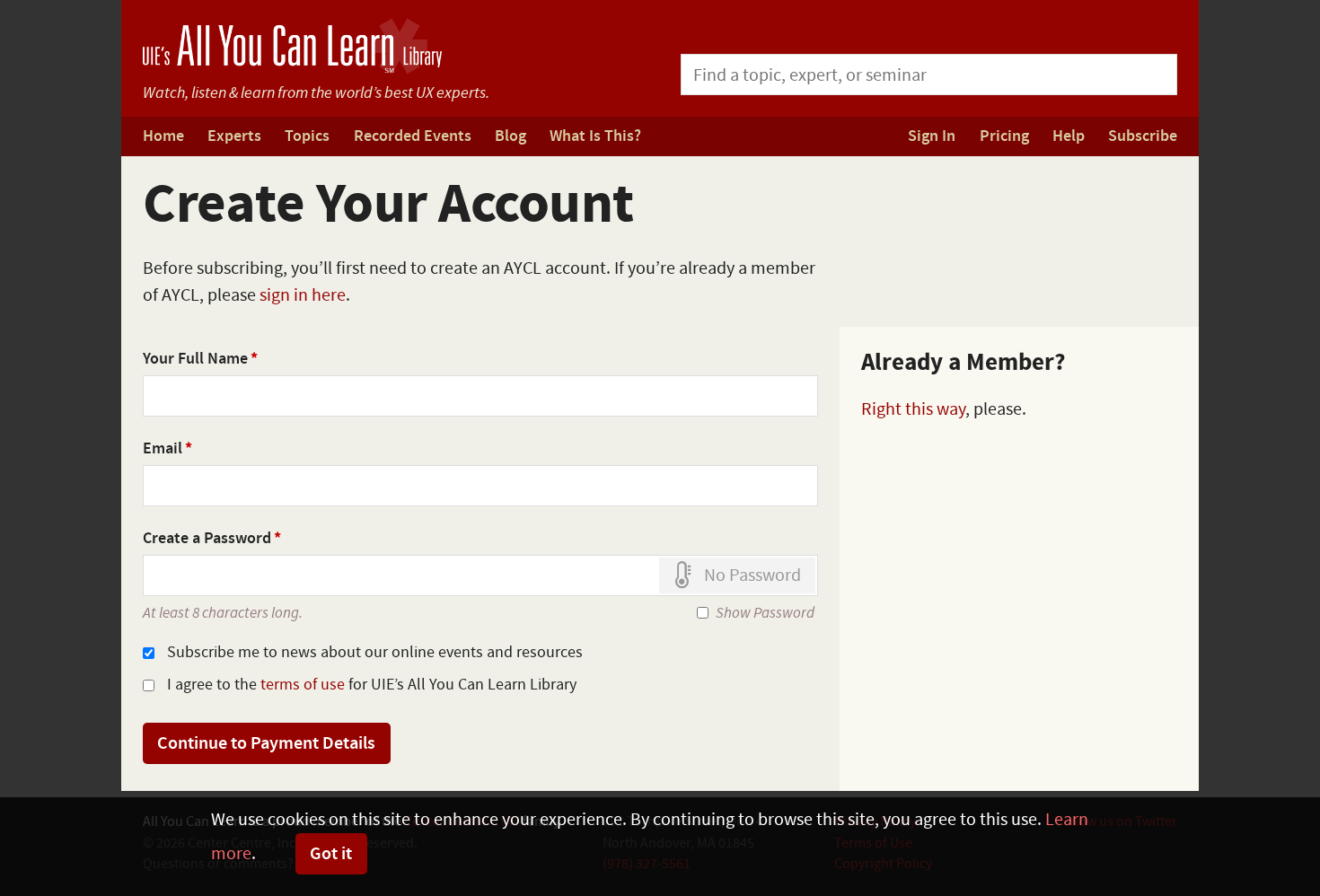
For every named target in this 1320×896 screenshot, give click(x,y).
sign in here (303, 295)
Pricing (1004, 136)
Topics (307, 136)
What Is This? (595, 136)
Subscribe (1142, 136)
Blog (510, 136)
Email (167, 449)
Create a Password (212, 538)
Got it (331, 853)
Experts (234, 136)
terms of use (302, 684)
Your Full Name (200, 359)
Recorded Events (412, 136)
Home (163, 136)
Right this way (913, 409)
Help (1068, 136)
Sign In (931, 136)
